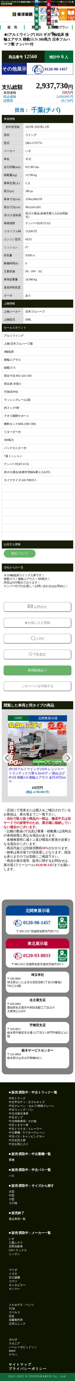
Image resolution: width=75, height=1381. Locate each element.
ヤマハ (13, 1354)
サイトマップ (20, 1364)
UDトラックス (18, 1250)
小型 (11, 1199)
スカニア (14, 1343)
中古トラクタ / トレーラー (25, 1128)
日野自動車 (16, 1246)
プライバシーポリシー (28, 1368)
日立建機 (14, 1277)
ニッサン (14, 1254)
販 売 (12, 27)
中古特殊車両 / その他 (22, 1121)
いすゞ (13, 1238)
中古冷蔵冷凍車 (18, 1113)
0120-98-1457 (55, 69)
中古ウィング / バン (21, 1109)
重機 (11, 1159)
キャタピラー (17, 1285)
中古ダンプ (16, 1117)
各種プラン (60, 27)
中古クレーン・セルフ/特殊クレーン (31, 1105)
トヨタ (13, 1273)
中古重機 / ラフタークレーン (27, 1132)
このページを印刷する (37, 686)
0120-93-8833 (54, 10)
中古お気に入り (18, 1144)
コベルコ (14, 1312)
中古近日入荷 (17, 1140)
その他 (13, 1203)
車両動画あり (37, 670)
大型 (11, 1191)
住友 (11, 1316)
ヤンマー (14, 1288)
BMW (12, 1351)
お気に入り (63, 18)
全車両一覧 (71, 18)
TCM (12, 1308)
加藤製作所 (16, 1319)
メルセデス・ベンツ (21, 1304)
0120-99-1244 (42, 18)
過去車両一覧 (17, 1218)
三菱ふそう (16, 1242)
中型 (11, 1195)
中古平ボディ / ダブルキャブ (27, 1102)
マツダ (13, 1269)
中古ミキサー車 (18, 1125)
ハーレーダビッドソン (23, 1347)
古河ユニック (17, 1323)
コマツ (13, 1281)
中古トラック (17, 1098)
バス (11, 1175)
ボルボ (13, 1339)
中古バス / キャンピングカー (27, 1136)
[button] (8, 758)
